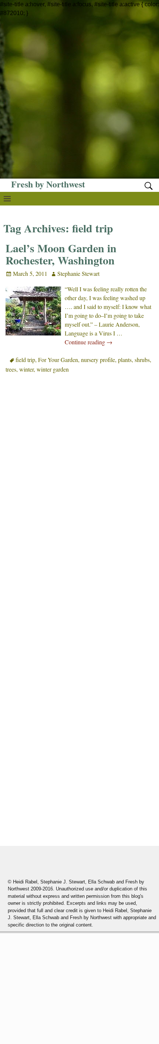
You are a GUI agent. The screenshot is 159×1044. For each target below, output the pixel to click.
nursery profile (98, 359)
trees (11, 369)
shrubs (142, 359)
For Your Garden (58, 359)
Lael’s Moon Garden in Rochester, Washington (61, 254)
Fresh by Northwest (48, 183)
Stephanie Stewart (78, 273)
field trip (25, 359)
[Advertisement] (79, 97)
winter (26, 369)
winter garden (53, 369)
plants (125, 359)
